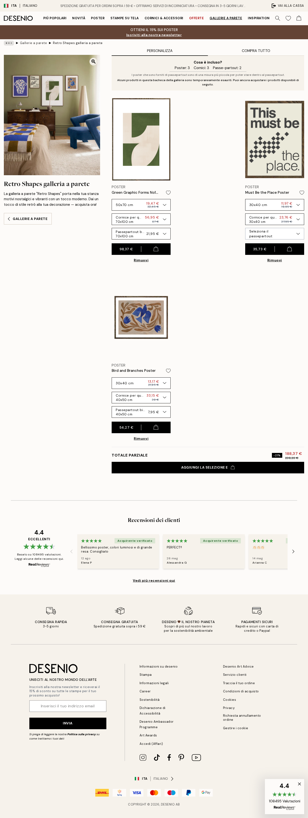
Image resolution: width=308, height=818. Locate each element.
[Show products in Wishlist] (288, 18)
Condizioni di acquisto (241, 691)
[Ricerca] (277, 18)
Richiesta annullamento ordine (242, 718)
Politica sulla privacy (81, 734)
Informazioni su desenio (159, 666)
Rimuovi (141, 260)
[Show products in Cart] (299, 18)
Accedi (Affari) (151, 744)
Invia (68, 723)
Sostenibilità (150, 700)
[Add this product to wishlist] (168, 193)
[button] (284, 796)
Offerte (196, 18)
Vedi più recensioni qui (154, 580)
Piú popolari (54, 18)
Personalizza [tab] (160, 50)
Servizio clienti (235, 675)
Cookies (229, 700)
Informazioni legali (154, 683)
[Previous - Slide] (71, 551)
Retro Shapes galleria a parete (78, 43)
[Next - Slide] (293, 551)
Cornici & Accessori (164, 18)
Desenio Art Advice (238, 666)
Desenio (168, 804)
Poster (97, 18)
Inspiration (259, 18)
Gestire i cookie (235, 728)
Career (145, 691)
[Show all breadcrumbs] (9, 43)
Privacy (229, 708)
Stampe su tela (124, 18)
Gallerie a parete (226, 18)
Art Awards (148, 735)
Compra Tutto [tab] (256, 50)
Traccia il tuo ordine (239, 683)
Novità (78, 18)
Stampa (146, 675)
